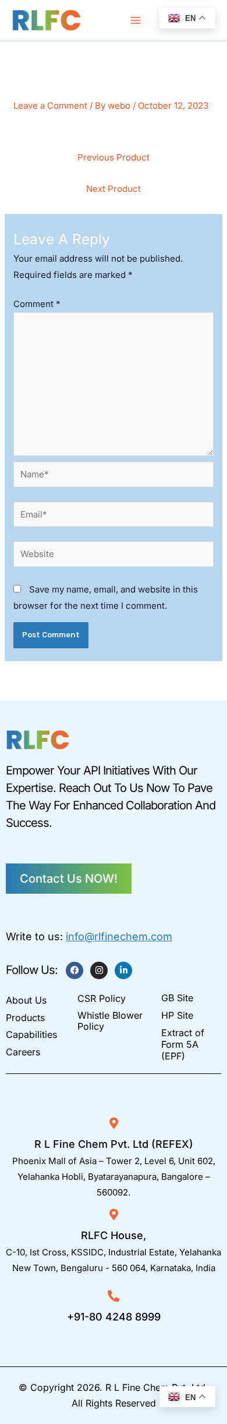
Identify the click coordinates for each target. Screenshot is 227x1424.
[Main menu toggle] (135, 20)
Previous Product (113, 157)
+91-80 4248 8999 (114, 1317)
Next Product (113, 188)
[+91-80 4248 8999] (113, 1296)
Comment (37, 303)
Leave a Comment (50, 105)
